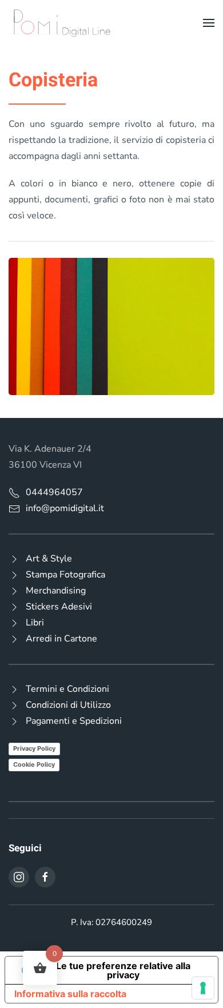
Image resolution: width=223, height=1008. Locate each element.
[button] (208, 23)
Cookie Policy (34, 764)
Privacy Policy (34, 748)
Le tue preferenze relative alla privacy (123, 970)
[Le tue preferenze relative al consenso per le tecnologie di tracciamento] (203, 988)
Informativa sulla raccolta (70, 993)
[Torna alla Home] (60, 23)
